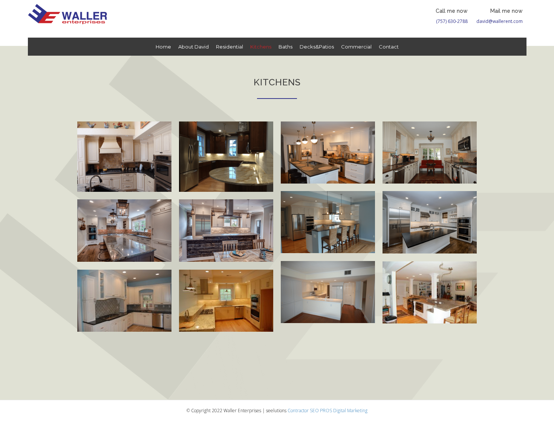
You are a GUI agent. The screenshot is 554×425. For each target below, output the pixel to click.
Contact (389, 47)
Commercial (356, 47)
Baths (285, 47)
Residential (229, 47)
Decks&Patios (317, 47)
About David (193, 47)
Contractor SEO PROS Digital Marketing (327, 410)
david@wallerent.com (499, 21)
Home (163, 47)
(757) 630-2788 (452, 21)
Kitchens (260, 47)
